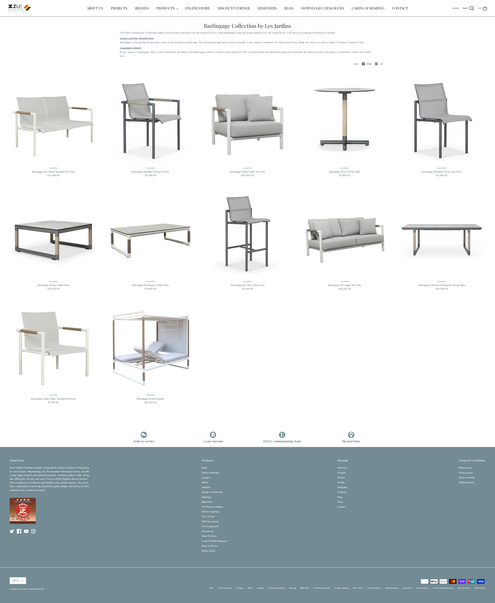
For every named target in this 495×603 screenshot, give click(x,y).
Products (342, 492)
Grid (369, 64)
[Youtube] (26, 531)
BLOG (289, 8)
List (381, 64)
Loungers (206, 477)
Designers (342, 487)
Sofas (204, 467)
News (340, 502)
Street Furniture (209, 536)
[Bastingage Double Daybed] (150, 346)
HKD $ (15, 580)
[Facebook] (19, 531)
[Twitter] (12, 531)
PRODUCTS (165, 8)
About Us (342, 467)
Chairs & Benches (210, 472)
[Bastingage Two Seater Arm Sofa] (344, 232)
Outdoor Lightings (210, 511)
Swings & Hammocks (212, 492)
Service (341, 477)
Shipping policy (467, 482)
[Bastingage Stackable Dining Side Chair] (441, 119)
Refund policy (208, 550)
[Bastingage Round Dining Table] (344, 119)
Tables (205, 482)
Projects (342, 472)
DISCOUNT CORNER (234, 8)
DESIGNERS (267, 8)
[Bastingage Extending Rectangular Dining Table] (441, 232)
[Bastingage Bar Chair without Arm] (247, 232)
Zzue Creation (22, 589)
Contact (341, 507)
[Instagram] (33, 531)
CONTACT (400, 8)
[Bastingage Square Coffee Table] (53, 232)
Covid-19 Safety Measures (214, 541)
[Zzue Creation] (19, 8)
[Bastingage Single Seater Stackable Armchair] (53, 346)
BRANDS (142, 8)
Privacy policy (466, 472)
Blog (340, 497)
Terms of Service (210, 546)
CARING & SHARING (368, 8)
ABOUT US (95, 8)
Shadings (206, 497)
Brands (341, 482)
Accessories (207, 531)
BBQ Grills (207, 502)
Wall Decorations (210, 521)
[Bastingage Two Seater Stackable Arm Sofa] (53, 119)
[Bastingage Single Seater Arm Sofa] (247, 119)
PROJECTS (119, 8)
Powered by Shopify (36, 589)
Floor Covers (208, 516)
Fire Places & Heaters (212, 507)
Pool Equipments (210, 526)
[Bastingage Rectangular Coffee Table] (150, 232)
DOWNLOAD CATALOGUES (322, 8)
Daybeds (206, 487)
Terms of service (467, 477)
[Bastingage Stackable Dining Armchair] (150, 119)
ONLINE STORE (197, 8)
